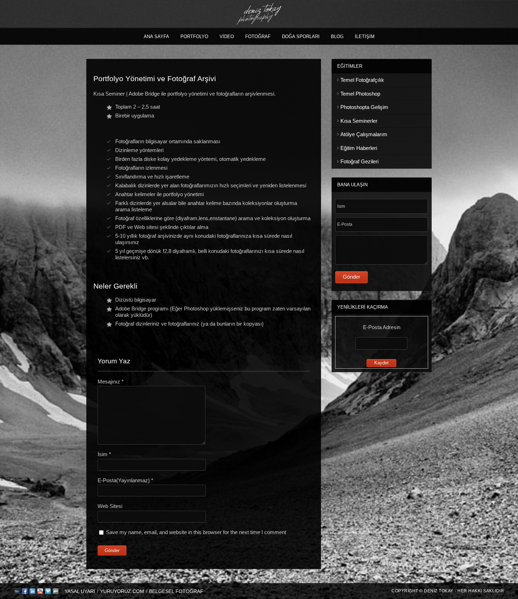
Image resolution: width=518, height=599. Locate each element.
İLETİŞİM (365, 36)
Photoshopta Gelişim (364, 107)
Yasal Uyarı (79, 591)
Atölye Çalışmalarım (363, 134)
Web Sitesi (110, 506)
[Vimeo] (48, 592)
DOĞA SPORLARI (301, 36)
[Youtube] (40, 592)
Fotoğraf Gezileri (359, 161)
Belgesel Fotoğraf (176, 591)
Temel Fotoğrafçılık (362, 80)
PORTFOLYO (194, 36)
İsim (104, 454)
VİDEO (227, 36)
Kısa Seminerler (358, 121)
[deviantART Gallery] (55, 592)
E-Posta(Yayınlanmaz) (125, 480)
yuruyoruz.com (122, 591)
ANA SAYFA (156, 36)
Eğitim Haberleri (358, 148)
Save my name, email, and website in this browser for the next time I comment (196, 532)
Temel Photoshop (360, 94)
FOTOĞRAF (258, 36)
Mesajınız (111, 382)
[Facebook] (24, 592)
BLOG (337, 36)
